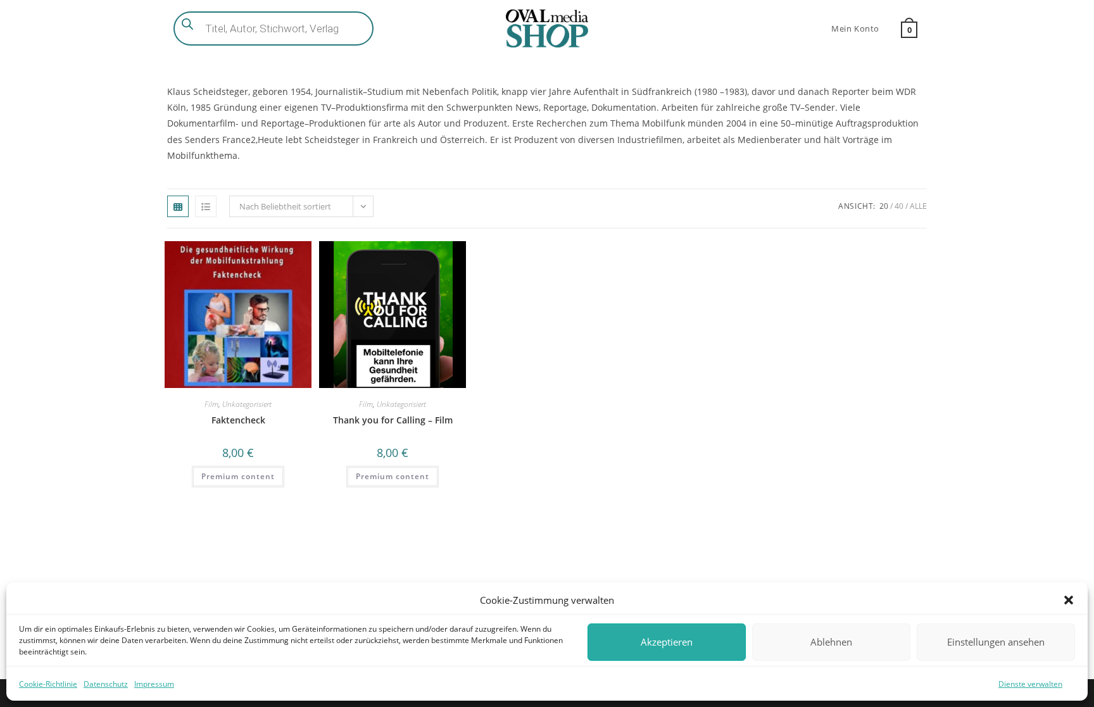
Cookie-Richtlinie (48, 684)
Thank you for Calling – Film (393, 420)
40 (899, 206)
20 (883, 206)
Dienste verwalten (1030, 684)
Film (211, 404)
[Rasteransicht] (178, 206)
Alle (918, 206)
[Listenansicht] (206, 206)
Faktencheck (238, 420)
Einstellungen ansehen (996, 641)
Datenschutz (106, 684)
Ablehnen (831, 641)
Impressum (154, 684)
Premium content (238, 476)
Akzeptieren (667, 641)
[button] (1068, 600)
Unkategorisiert (247, 404)
